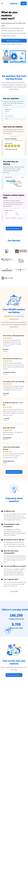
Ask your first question (13, 40)
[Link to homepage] (13, 3)
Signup (24, 3)
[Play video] (14, 56)
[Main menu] (2, 3)
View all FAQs (14, 591)
